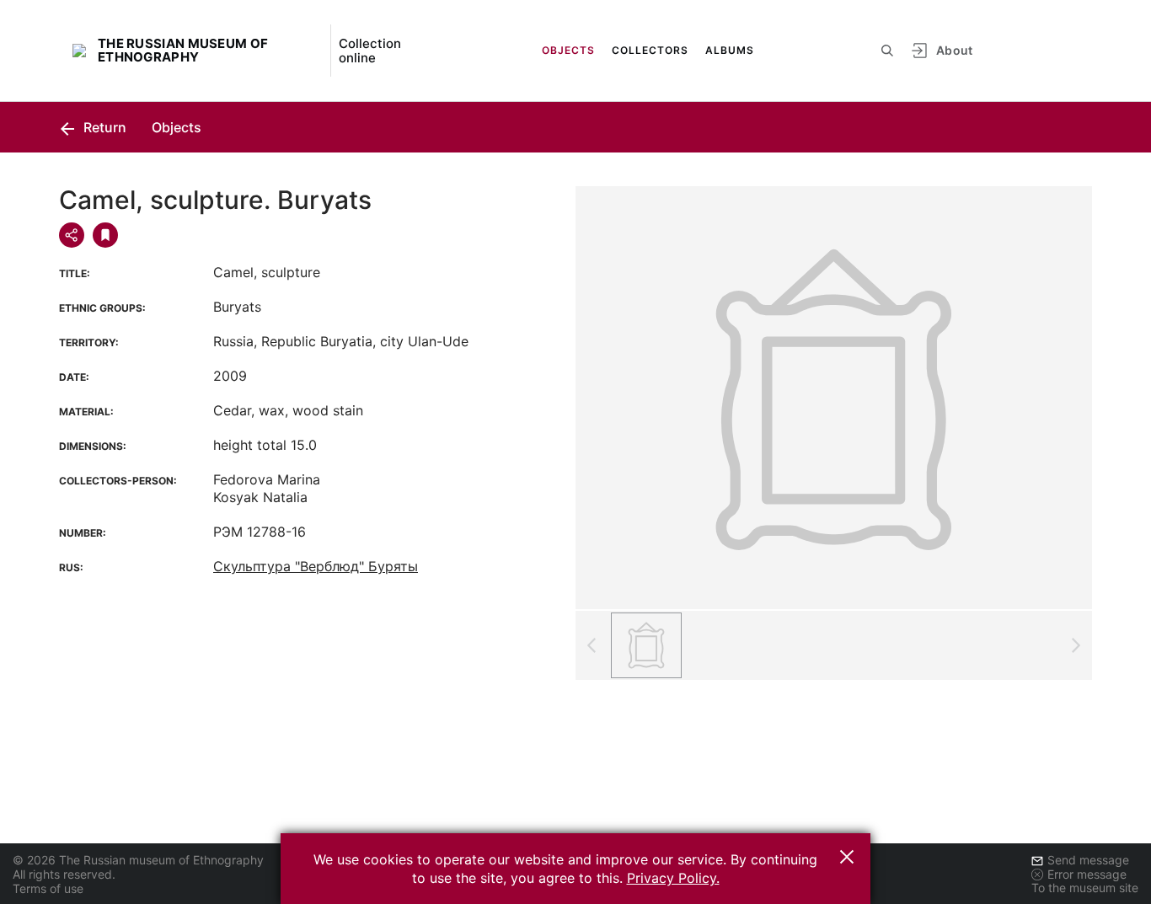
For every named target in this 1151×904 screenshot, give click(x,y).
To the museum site (1084, 887)
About (954, 50)
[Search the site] (887, 51)
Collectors (650, 50)
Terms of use (48, 888)
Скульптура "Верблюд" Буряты (315, 566)
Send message (1088, 860)
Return (103, 127)
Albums (729, 50)
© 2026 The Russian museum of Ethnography (138, 860)
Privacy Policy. (673, 877)
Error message (1087, 874)
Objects (568, 50)
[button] (846, 856)
